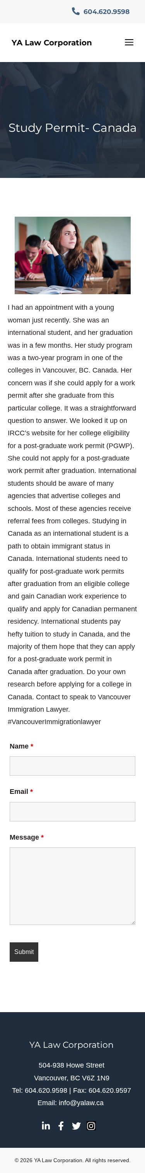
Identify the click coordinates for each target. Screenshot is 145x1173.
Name (21, 746)
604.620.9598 (106, 12)
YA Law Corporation (52, 42)
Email (21, 791)
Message (27, 837)
